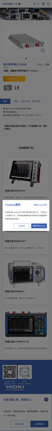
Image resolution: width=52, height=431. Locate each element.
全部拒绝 (21, 226)
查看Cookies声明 (40, 205)
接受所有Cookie (39, 226)
